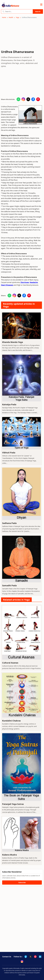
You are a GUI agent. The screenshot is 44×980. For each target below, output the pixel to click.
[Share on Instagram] (23, 99)
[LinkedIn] (40, 956)
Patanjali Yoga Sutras (13, 804)
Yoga (17, 17)
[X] (30, 956)
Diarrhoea (25, 282)
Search (37, 11)
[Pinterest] (35, 956)
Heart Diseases (7, 285)
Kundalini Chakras (11, 720)
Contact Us (6, 956)
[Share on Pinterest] (38, 99)
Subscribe (22, 882)
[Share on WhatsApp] (18, 99)
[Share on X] (28, 99)
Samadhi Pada (9, 585)
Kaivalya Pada (9, 404)
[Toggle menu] (41, 4)
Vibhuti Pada (8, 452)
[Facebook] (25, 956)
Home (4, 17)
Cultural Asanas (10, 662)
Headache (34, 282)
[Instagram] (22, 961)
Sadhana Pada (9, 523)
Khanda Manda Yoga (12, 342)
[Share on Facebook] (33, 99)
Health (11, 17)
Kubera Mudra (9, 854)
